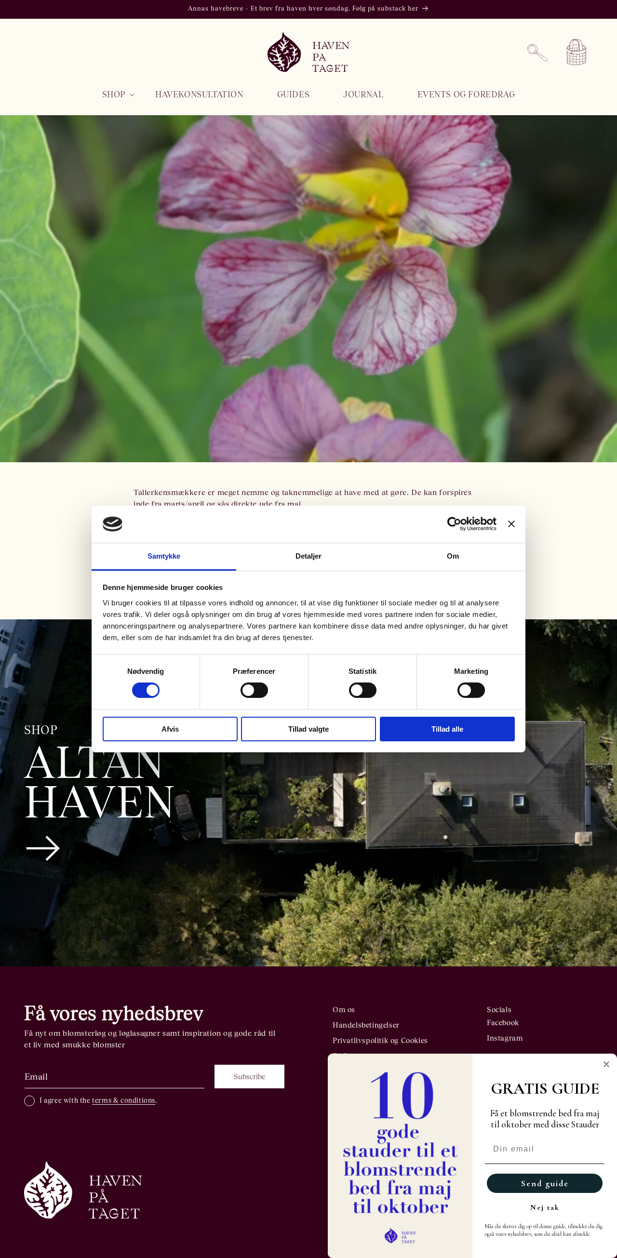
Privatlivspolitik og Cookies (380, 1040)
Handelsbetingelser (366, 1025)
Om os (344, 1009)
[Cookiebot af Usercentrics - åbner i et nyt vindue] (454, 524)
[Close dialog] (606, 1064)
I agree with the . (98, 1100)
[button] (111, 94)
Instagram (505, 1038)
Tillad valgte (308, 729)
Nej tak (545, 1207)
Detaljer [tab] (308, 556)
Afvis (170, 729)
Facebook (503, 1022)
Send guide (545, 1183)
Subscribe (249, 1076)
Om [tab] (453, 556)
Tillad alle (447, 729)
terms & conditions (123, 1100)
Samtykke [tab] (164, 556)
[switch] (254, 690)
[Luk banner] (511, 524)
